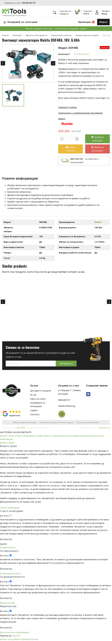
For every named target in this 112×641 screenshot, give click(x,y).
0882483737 (64, 400)
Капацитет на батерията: (72, 236)
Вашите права (7, 435)
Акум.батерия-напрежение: (18, 236)
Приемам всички (29, 639)
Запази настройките (10, 639)
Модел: (7, 222)
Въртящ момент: (68, 227)
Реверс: (8, 252)
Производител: (67, 222)
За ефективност (43, 435)
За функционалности (62, 435)
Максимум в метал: (14, 247)
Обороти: (8, 227)
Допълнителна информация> (15, 632)
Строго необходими (25, 435)
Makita (98, 222)
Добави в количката (98, 139)
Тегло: (7, 258)
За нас (33, 394)
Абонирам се (66, 363)
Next (53, 63)
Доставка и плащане (40, 390)
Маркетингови (80, 435)
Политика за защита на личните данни (57, 422)
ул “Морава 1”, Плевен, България (69, 392)
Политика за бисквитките (88, 422)
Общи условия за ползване (25, 422)
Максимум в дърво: (69, 247)
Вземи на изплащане (98, 149)
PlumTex (16, 635)
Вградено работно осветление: (75, 252)
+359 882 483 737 (28, 3)
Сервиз (33, 410)
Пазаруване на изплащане (37, 404)
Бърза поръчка (71, 149)
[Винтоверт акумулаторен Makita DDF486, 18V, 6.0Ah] (28, 63)
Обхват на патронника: (71, 242)
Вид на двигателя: (13, 242)
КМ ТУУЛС (21, 427)
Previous (3, 63)
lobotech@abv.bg (66, 406)
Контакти (35, 414)
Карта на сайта (38, 398)
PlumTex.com (104, 427)
